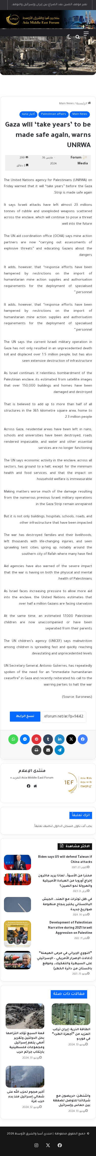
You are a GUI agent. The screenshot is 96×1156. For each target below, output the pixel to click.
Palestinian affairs (53, 114)
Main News (66, 103)
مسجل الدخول (63, 826)
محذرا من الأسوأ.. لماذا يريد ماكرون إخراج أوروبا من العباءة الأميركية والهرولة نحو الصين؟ (65, 881)
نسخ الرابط (25, 716)
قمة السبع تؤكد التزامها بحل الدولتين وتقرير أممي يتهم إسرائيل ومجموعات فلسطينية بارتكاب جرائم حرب (25, 1043)
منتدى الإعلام (32, 771)
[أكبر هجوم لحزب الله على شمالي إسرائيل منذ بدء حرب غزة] (25, 1077)
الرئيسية (82, 103)
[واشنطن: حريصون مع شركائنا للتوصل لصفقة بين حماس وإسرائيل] (71, 1078)
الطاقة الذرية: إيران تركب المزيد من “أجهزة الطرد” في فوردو (71, 1034)
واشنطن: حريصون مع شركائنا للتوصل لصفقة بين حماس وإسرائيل (71, 1100)
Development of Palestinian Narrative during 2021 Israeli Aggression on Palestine (70, 928)
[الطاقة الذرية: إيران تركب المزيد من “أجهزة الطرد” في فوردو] (71, 1014)
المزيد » (15, 778)
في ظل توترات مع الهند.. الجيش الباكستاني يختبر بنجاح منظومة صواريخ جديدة (67, 904)
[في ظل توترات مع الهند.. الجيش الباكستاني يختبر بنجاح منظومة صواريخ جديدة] (17, 904)
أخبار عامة (28, 114)
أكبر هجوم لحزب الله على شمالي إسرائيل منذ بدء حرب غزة (25, 1097)
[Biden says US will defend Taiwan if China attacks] (17, 862)
